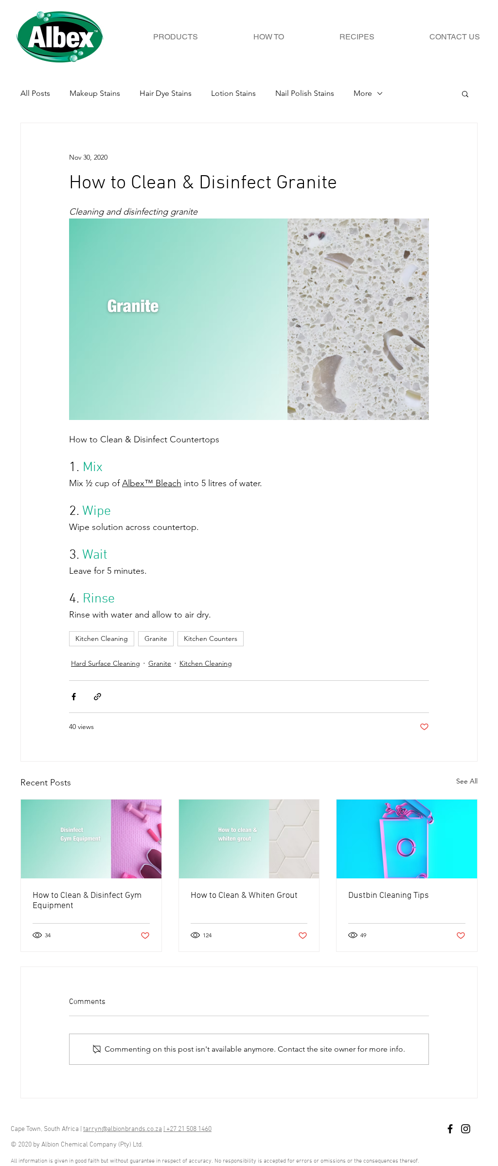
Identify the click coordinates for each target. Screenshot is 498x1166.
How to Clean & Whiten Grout (244, 896)
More (363, 93)
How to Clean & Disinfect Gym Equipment (87, 901)
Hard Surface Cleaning (105, 663)
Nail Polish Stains (304, 93)
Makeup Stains (95, 93)
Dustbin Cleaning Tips (388, 896)
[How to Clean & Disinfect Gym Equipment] (91, 839)
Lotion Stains (233, 93)
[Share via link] (97, 696)
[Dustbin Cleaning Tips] (407, 839)
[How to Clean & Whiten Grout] (249, 839)
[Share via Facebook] (73, 696)
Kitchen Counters (210, 638)
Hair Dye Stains (166, 93)
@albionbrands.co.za (132, 1129)
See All (467, 781)
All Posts (35, 93)
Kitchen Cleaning (101, 638)
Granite (155, 638)
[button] (465, 93)
